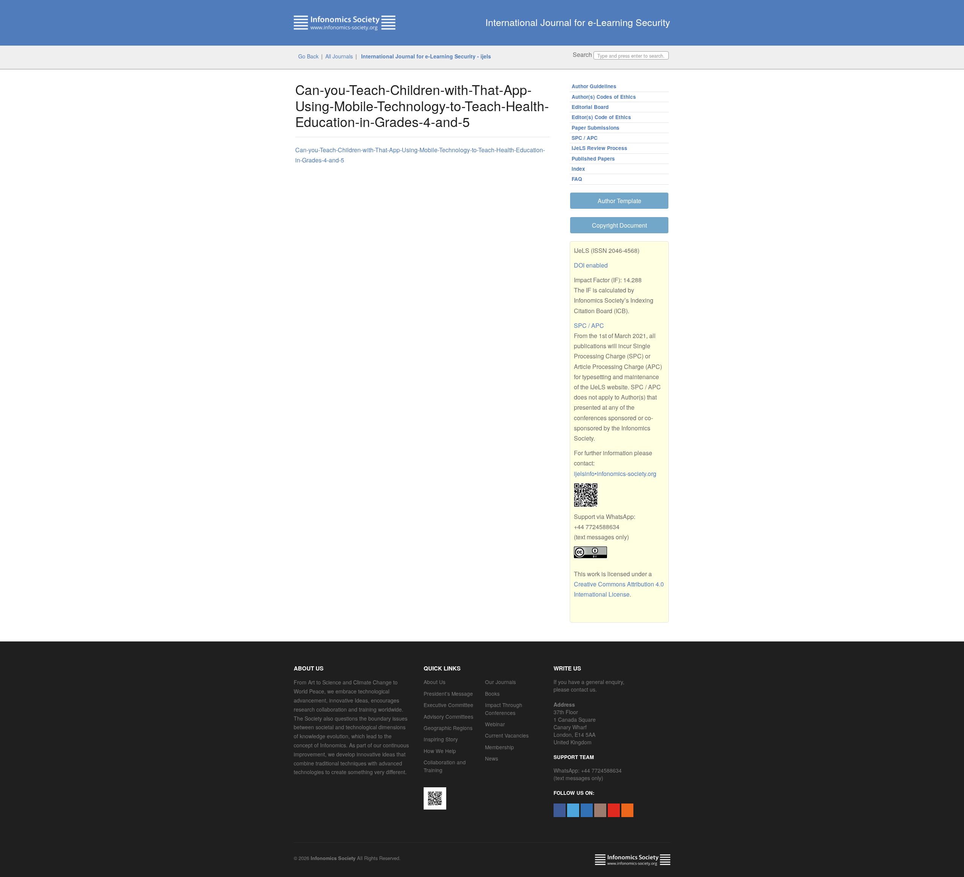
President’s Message (448, 693)
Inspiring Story (441, 739)
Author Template (619, 200)
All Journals (339, 56)
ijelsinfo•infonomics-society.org (615, 473)
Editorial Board (590, 106)
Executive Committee (448, 705)
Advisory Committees (448, 716)
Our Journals (500, 682)
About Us (434, 682)
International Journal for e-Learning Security (577, 22)
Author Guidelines (594, 86)
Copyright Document (619, 225)
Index (578, 168)
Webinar (495, 724)
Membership (499, 747)
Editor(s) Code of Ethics (601, 117)
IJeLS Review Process (599, 148)
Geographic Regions (448, 728)
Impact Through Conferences (503, 708)
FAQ (577, 178)
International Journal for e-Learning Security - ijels (425, 56)
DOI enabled (591, 265)
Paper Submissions (595, 127)
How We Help (440, 751)
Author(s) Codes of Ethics (604, 96)
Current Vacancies (507, 735)
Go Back (308, 56)
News (491, 758)
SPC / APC (585, 137)
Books (492, 693)
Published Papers (593, 158)
